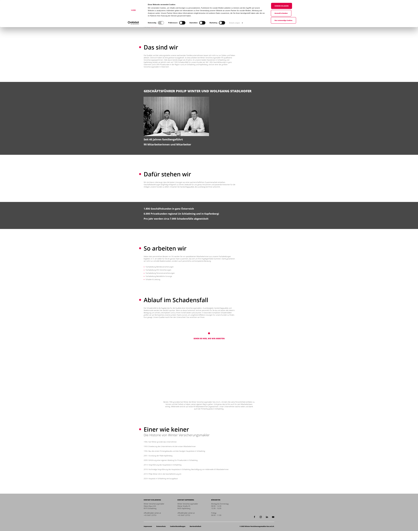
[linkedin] (267, 516)
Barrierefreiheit (195, 526)
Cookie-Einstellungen (177, 526)
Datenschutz (161, 526)
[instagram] (261, 516)
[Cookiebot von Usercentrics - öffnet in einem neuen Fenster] (133, 23)
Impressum (148, 526)
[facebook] (254, 516)
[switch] (182, 23)
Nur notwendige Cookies (283, 20)
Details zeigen (234, 23)
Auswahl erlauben (281, 13)
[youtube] (273, 516)
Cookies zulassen (282, 6)
